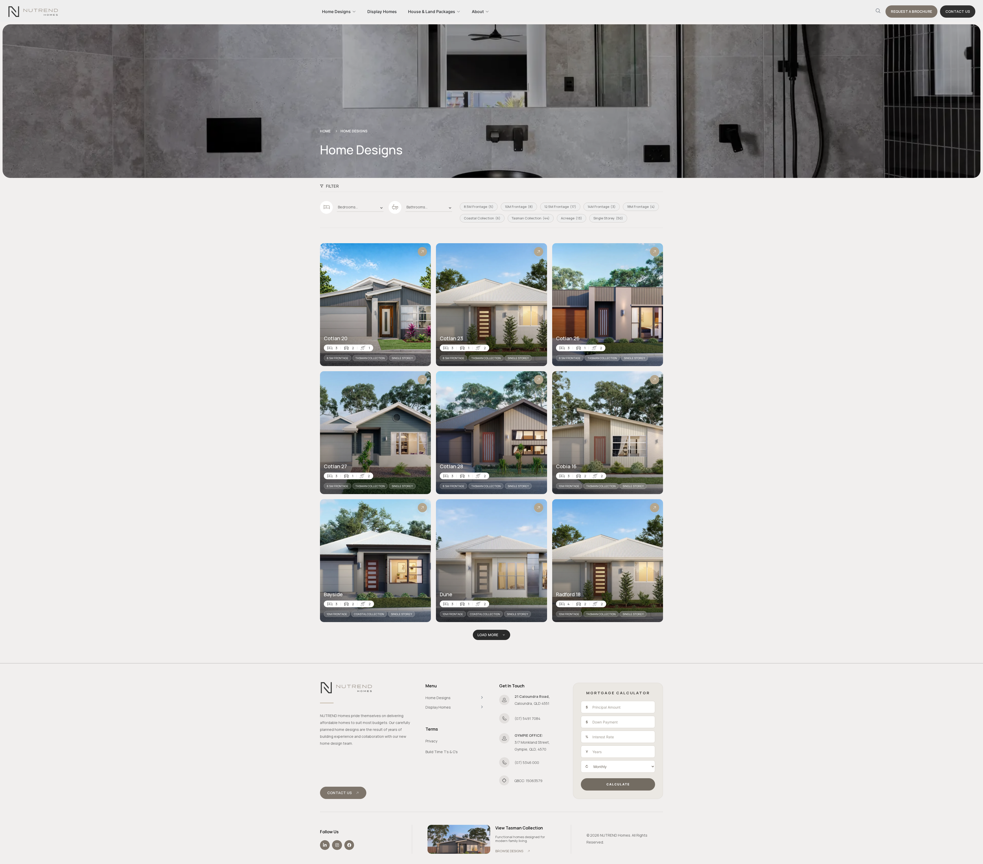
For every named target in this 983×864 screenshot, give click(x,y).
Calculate (618, 784)
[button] (878, 11)
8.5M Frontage (337, 358)
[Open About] (487, 11)
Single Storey (402, 358)
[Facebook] (349, 845)
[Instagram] (337, 845)
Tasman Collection (370, 358)
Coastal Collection (369, 614)
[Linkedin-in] (325, 845)
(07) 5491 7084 (527, 718)
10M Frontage (569, 486)
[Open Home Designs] (354, 11)
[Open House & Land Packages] (458, 11)
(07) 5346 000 (527, 762)
